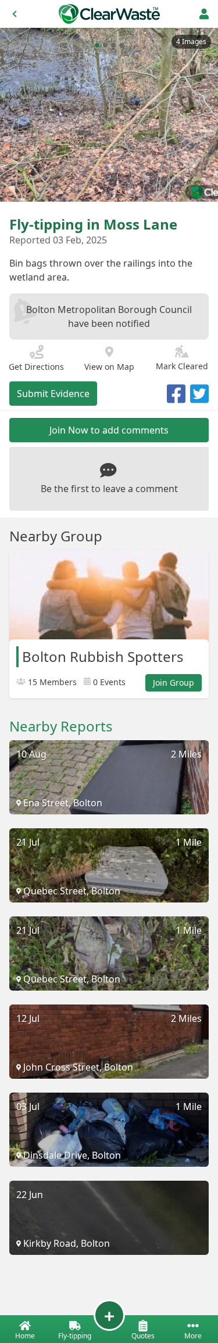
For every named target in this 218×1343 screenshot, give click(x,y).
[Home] (109, 14)
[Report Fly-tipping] (109, 1315)
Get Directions (36, 366)
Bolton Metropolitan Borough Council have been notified (109, 316)
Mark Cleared (182, 366)
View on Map (109, 366)
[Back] (14, 14)
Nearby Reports (61, 726)
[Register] (204, 14)
